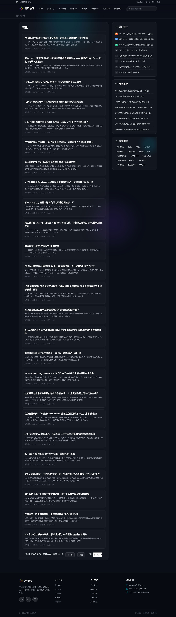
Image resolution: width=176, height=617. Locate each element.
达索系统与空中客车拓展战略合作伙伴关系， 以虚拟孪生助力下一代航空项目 (61, 393)
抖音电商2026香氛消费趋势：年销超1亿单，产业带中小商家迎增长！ (58, 121)
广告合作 (93, 593)
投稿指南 (93, 597)
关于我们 (93, 585)
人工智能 (62, 8)
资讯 (23, 16)
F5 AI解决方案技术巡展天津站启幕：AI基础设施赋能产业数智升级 (56, 38)
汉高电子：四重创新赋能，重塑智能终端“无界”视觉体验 (51, 514)
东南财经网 (131, 165)
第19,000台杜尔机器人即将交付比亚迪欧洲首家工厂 (49, 202)
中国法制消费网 (121, 156)
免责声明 (154, 613)
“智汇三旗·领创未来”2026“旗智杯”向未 (133, 50)
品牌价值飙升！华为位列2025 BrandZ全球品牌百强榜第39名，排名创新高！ (61, 413)
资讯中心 (50, 8)
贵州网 (130, 147)
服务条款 (146, 613)
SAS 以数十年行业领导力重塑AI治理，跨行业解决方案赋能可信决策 (57, 494)
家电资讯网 (135, 156)
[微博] (28, 599)
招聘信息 (93, 601)
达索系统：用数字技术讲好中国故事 (42, 246)
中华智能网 (120, 165)
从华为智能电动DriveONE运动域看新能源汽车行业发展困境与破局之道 (59, 182)
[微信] (21, 599)
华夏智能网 (120, 147)
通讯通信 (58, 597)
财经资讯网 (131, 151)
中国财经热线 (146, 156)
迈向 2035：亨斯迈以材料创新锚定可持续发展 (136, 39)
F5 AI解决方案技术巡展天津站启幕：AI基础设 (136, 34)
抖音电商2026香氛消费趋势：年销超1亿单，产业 (133, 107)
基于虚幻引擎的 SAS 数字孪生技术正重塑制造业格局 (50, 453)
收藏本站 (147, 2)
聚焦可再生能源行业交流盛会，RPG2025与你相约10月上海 (53, 353)
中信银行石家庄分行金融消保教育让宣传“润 (131, 118)
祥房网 (138, 147)
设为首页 (140, 2)
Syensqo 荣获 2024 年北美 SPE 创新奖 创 (134, 67)
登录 (153, 2)
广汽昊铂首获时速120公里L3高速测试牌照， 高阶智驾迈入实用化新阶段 (59, 142)
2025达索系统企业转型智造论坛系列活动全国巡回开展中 (52, 309)
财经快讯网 (120, 151)
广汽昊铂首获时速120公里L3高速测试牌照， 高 (133, 113)
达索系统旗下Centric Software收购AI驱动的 (136, 56)
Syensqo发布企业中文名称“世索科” (132, 61)
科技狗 (131, 160)
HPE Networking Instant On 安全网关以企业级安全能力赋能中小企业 (59, 373)
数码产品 (118, 8)
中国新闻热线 (121, 160)
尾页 (81, 555)
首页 (41, 8)
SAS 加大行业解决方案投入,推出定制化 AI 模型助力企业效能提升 (56, 534)
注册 (158, 2)
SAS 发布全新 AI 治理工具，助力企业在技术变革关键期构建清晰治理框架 (60, 433)
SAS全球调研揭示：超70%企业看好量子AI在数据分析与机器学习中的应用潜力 (62, 474)
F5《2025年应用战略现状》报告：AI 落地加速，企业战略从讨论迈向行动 (60, 266)
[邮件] (35, 599)
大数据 (84, 8)
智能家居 (95, 8)
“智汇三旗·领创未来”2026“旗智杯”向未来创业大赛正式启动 (53, 81)
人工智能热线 (142, 160)
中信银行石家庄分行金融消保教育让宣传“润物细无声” (50, 162)
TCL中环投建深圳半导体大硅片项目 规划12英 (136, 45)
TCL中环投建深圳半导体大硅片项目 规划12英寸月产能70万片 (54, 101)
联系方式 (93, 589)
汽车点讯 (106, 8)
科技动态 (73, 8)
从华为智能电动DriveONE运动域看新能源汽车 (132, 124)
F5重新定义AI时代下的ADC (129, 72)
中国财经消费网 (144, 151)
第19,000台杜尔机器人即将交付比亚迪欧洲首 (132, 129)
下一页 (70, 555)
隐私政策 (138, 613)
